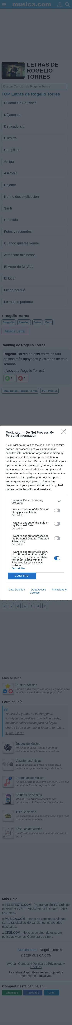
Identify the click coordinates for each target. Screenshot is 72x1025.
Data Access (38, 589)
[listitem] (36, 501)
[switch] (57, 510)
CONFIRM (22, 575)
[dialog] (36, 512)
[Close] (64, 432)
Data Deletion (16, 589)
